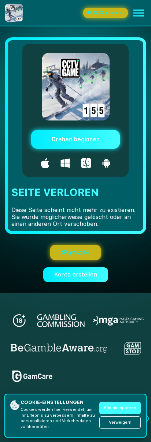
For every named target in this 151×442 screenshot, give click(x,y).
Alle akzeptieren (120, 407)
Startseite (75, 252)
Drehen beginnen (76, 139)
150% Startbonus (105, 12)
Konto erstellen (75, 274)
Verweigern (120, 422)
